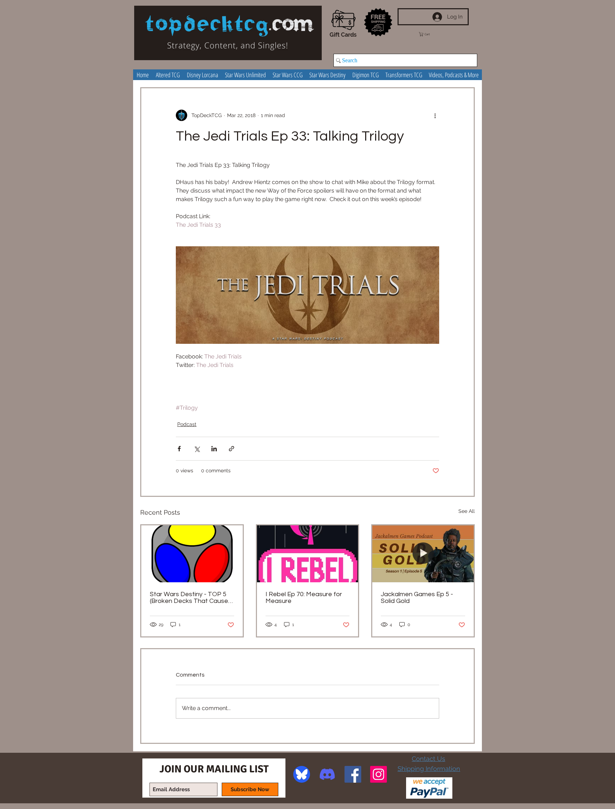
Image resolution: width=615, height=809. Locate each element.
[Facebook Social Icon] (353, 774)
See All (466, 511)
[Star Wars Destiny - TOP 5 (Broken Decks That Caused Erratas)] (192, 553)
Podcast (186, 424)
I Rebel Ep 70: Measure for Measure (304, 597)
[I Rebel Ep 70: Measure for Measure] (307, 553)
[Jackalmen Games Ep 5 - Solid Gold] (423, 553)
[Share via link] (231, 448)
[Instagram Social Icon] (378, 774)
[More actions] (435, 115)
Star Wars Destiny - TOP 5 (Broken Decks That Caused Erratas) (191, 597)
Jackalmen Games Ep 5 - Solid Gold (417, 597)
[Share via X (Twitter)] (196, 448)
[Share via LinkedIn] (214, 448)
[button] (431, 34)
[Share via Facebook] (179, 448)
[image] (301, 774)
